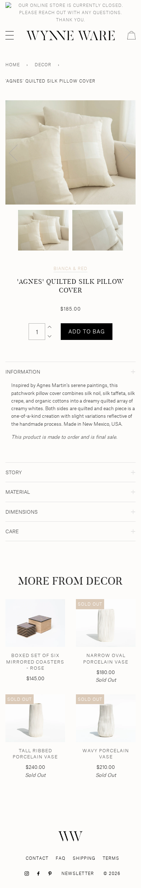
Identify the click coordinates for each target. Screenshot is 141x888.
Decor (43, 64)
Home (12, 64)
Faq (60, 858)
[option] (70, 152)
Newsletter (77, 873)
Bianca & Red (70, 268)
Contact (37, 858)
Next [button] (122, 152)
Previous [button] (17, 152)
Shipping (84, 858)
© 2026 (111, 873)
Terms (111, 858)
